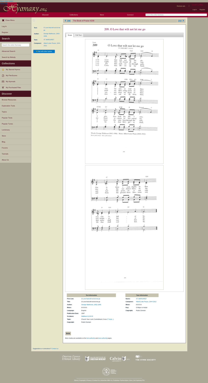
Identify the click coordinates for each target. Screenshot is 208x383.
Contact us (54, 348)
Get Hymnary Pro (139, 380)
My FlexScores (11, 75)
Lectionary (6, 130)
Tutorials (5, 154)
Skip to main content (6, 1)
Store (102, 15)
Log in (195, 9)
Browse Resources (9, 100)
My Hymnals (10, 81)
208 (68, 21)
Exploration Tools (8, 106)
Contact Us (96, 380)
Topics (4, 112)
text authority (91, 338)
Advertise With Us (106, 380)
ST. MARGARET (49, 39)
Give (130, 380)
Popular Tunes (7, 124)
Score (70, 35)
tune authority (102, 338)
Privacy (89, 380)
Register (202, 9)
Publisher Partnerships (120, 380)
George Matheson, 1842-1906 (91, 304)
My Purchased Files (13, 87)
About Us (5, 160)
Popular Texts (7, 118)
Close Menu (10, 20)
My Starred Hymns (13, 69)
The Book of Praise (81, 21)
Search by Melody (9, 57)
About (76, 380)
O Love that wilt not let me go (90, 299)
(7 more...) (110, 319)
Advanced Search (8, 51)
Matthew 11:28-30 (87, 316)
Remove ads (181, 6)
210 (180, 21)
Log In (4, 26)
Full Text (79, 35)
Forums (5, 148)
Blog (3, 142)
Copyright (82, 380)
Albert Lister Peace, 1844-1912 (146, 301)
